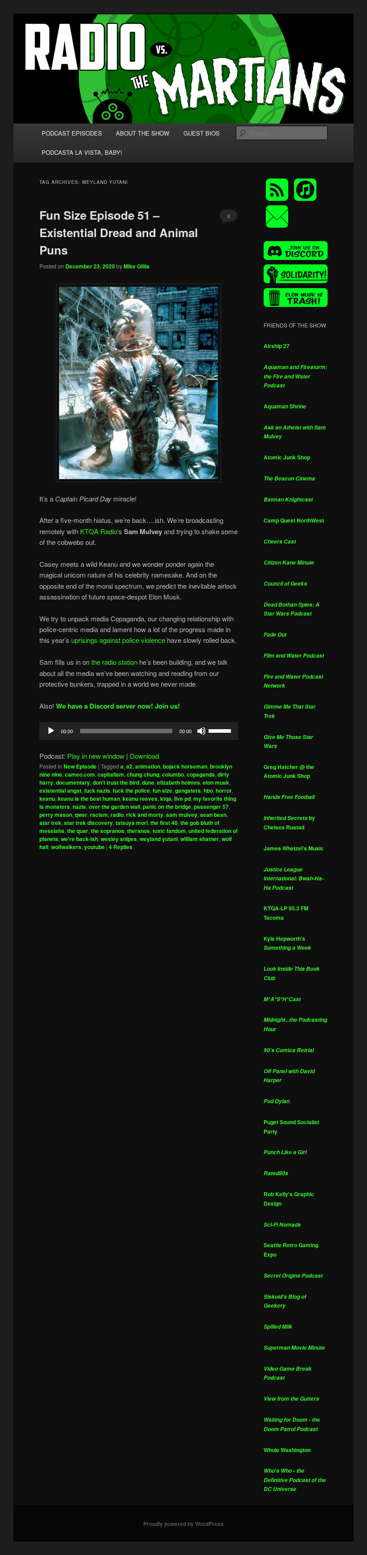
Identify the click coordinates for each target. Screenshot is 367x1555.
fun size (162, 790)
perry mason (55, 815)
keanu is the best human (89, 798)
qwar (81, 815)
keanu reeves (140, 798)
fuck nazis (97, 790)
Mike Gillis (136, 266)
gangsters (188, 790)
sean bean (213, 815)
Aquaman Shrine (285, 406)
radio (117, 815)
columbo (173, 774)
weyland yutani (159, 839)
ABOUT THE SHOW (142, 133)
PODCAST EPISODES (72, 133)
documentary (73, 782)
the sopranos (107, 831)
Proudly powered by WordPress (183, 1524)
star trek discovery (88, 823)
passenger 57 (211, 807)
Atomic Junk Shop (287, 457)
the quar (77, 831)
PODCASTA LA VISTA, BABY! (82, 152)
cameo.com (80, 774)
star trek (50, 823)
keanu (47, 798)
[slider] (221, 730)
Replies (120, 847)
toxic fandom (169, 831)
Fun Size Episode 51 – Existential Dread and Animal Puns (118, 232)
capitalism (111, 774)
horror (224, 790)
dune (148, 782)
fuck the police (131, 790)
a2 (129, 766)
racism (99, 815)
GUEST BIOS (202, 133)
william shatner (199, 839)
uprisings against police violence (118, 640)
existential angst (60, 790)
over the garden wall (114, 807)
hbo (208, 790)
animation (147, 766)
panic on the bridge (167, 807)
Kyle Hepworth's (287, 943)
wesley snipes (119, 839)
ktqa (165, 798)
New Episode (80, 766)
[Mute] (201, 731)
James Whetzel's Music (294, 848)
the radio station (114, 662)
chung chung (143, 774)
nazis (79, 807)
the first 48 (164, 823)
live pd (182, 798)
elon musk (216, 782)
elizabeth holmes (178, 782)
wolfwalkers (66, 847)
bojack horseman (185, 766)
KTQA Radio (98, 531)
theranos (138, 831)
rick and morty (144, 815)
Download (144, 756)
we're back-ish (79, 839)
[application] (138, 731)
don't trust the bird (116, 782)
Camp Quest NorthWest (294, 520)
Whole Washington (287, 1450)
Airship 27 (277, 346)
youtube (94, 847)
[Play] (51, 731)
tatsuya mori (131, 823)
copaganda (201, 774)
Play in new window (95, 756)
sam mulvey (181, 815)
